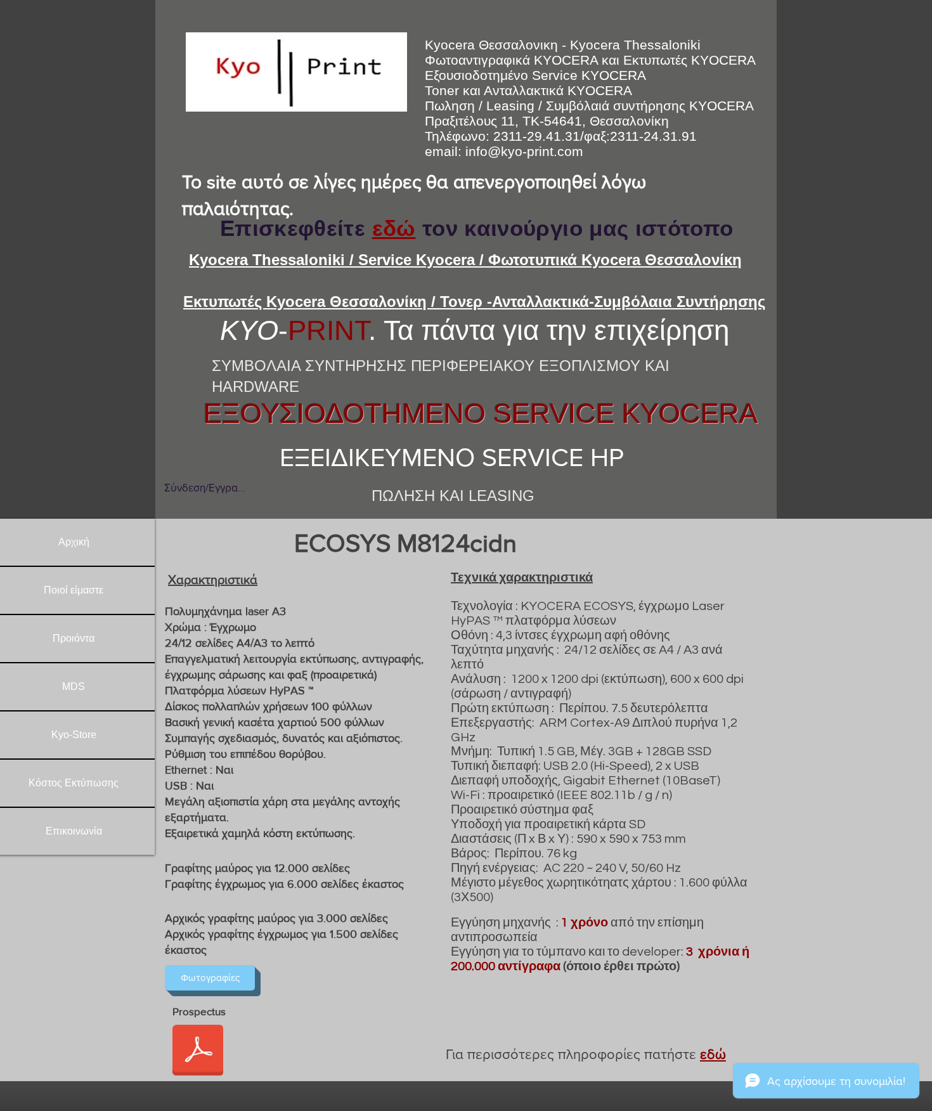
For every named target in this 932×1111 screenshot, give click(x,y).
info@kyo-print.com (524, 151)
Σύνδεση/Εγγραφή (204, 487)
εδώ (394, 228)
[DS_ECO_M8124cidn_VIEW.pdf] (197, 1052)
